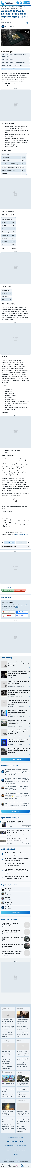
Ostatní (13, 6)
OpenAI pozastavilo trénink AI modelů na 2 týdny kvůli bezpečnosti (18, 732)
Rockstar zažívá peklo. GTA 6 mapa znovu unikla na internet (8, 1034)
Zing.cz (4, 948)
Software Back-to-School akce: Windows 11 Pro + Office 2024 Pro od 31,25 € (23, 1120)
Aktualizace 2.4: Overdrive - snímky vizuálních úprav (21, 1094)
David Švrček (11, 754)
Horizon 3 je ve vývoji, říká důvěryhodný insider (10, 924)
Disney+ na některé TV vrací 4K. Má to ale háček (19, 682)
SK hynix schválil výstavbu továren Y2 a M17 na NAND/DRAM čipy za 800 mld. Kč (19, 722)
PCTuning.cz (5, 955)
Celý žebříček (15, 912)
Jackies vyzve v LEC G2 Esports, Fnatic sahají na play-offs (8, 1089)
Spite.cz (4, 927)
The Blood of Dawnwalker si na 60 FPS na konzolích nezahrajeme (8, 1028)
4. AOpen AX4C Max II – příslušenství (12, 66)
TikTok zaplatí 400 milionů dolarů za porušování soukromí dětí (12, 952)
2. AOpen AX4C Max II (7, 59)
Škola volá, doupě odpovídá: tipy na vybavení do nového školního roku (22, 1129)
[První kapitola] (2, 542)
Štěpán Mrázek (9, 27)
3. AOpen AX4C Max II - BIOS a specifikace (13, 62)
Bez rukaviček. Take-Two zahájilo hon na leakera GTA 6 (23, 1034)
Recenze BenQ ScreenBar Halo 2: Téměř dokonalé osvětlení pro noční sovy (19, 750)
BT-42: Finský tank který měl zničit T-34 (12, 938)
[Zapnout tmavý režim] (21, 2)
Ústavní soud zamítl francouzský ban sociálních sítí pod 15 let (18, 663)
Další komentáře (15, 811)
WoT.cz (4, 941)
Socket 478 (14, 8)
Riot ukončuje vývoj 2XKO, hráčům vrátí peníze (8, 1095)
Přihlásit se (26, 2)
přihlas (27, 605)
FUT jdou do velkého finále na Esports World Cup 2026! (11, 931)
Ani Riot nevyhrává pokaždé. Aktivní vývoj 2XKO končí (22, 1028)
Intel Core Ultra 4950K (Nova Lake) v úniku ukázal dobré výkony (18, 712)
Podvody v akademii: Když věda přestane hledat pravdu (7, 1061)
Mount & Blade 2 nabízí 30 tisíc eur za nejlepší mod (12, 945)
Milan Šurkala (11, 677)
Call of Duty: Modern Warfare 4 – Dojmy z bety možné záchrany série (23, 1053)
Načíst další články (15, 759)
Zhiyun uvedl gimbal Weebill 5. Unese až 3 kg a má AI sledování (23, 1113)
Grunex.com (5, 934)
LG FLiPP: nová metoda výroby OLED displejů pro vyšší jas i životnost (18, 702)
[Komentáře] (27, 23)
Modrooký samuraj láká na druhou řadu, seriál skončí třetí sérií (22, 1021)
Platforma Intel (5, 8)
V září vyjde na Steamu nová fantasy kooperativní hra (7, 1113)
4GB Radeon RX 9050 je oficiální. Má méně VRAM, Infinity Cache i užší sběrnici (19, 692)
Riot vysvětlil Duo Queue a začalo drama (8, 1084)
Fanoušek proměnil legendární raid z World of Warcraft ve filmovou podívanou (8, 1127)
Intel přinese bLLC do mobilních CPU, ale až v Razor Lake (18, 740)
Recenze (7, 6)
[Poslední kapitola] (28, 542)
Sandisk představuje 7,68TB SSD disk (7, 1067)
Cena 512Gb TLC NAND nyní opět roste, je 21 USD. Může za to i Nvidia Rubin (19, 673)
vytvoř (16, 606)
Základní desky (21, 6)
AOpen (20, 8)
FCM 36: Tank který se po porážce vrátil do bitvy (23, 1088)
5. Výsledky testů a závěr (8, 69)
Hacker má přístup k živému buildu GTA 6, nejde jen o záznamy (22, 1064)
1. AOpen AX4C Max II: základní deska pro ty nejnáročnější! (14, 55)
